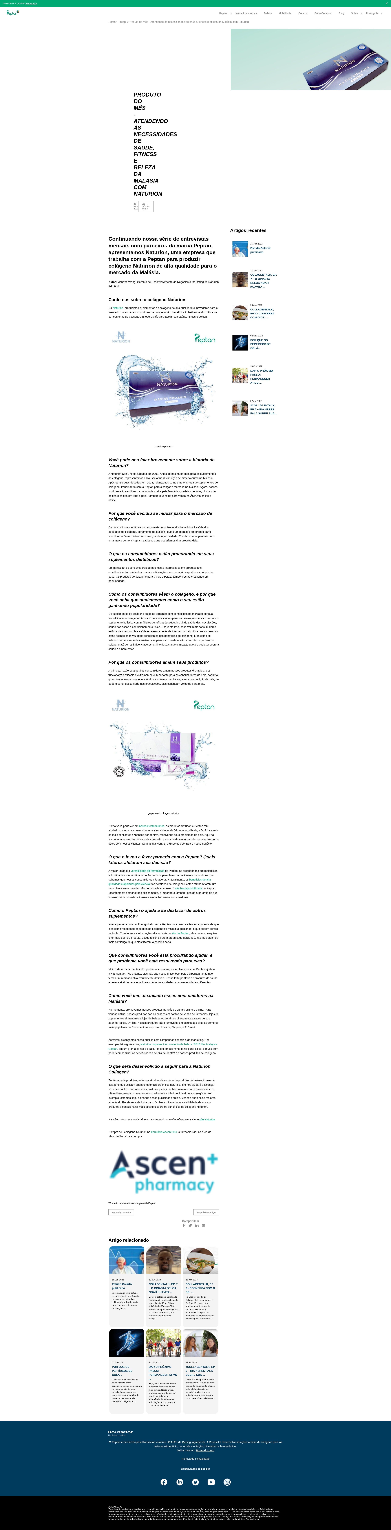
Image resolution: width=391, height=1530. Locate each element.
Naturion (117, 308)
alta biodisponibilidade (188, 888)
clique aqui (31, 3)
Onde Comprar (323, 13)
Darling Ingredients (193, 1442)
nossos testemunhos (151, 826)
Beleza (268, 13)
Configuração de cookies (195, 1469)
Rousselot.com (205, 1450)
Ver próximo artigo (146, 206)
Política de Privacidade (196, 1458)
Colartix (302, 13)
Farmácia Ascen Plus (164, 1132)
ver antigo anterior (121, 1212)
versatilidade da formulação (147, 870)
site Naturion (207, 1119)
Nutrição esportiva (246, 13)
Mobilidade (285, 13)
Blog (341, 13)
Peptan (112, 21)
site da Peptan (180, 933)
